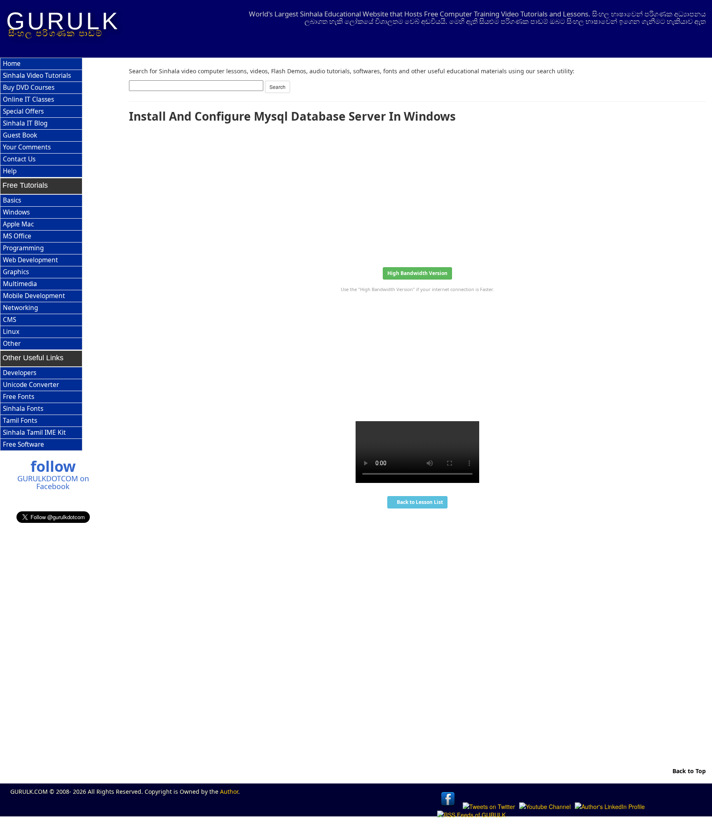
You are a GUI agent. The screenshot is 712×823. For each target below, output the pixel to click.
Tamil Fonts (20, 420)
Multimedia (20, 284)
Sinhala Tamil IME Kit (34, 432)
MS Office (17, 236)
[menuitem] (41, 64)
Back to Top (688, 771)
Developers (19, 372)
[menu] (41, 118)
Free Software (23, 444)
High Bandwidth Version (417, 273)
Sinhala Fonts (23, 408)
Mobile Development (34, 295)
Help (9, 171)
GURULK (63, 21)
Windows (16, 212)
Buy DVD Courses (28, 87)
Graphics (16, 272)
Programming (23, 248)
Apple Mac (18, 224)
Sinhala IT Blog (25, 123)
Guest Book (20, 135)
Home (12, 63)
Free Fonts (18, 396)
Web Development (30, 260)
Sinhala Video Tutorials (37, 75)
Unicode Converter (31, 384)
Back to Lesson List (419, 502)
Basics (12, 200)
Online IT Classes (28, 99)
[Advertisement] (376, 192)
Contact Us (19, 159)
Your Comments (27, 147)
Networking (20, 307)
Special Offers (23, 111)
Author (229, 791)
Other (12, 343)
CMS (9, 319)
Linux (11, 331)
